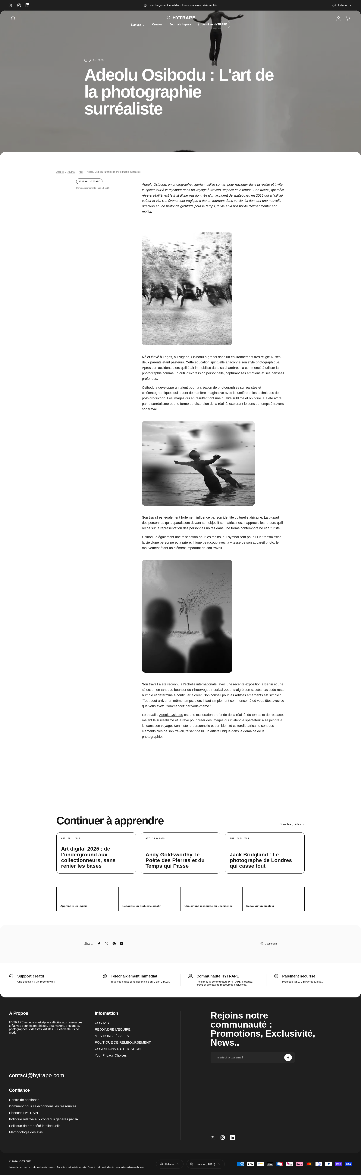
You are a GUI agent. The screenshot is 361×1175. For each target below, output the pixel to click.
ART (81, 172)
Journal (71, 172)
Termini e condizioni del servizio (71, 1167)
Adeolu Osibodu (171, 715)
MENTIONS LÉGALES (112, 1036)
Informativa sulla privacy (44, 1167)
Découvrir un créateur (260, 905)
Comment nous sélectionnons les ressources (42, 1106)
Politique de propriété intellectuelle (35, 1126)
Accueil (60, 172)
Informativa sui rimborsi (19, 1167)
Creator (157, 24)
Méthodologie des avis (26, 1132)
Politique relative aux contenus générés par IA (43, 1119)
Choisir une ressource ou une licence (208, 905)
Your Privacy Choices (111, 1055)
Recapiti (91, 1167)
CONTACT (103, 1023)
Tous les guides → (292, 824)
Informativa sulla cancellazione (130, 1167)
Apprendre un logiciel (74, 905)
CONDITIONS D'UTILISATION (118, 1049)
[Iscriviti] (288, 1057)
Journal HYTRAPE (89, 181)
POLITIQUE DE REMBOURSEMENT (123, 1042)
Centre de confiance (24, 1100)
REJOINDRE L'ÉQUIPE (112, 1029)
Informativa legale (106, 1167)
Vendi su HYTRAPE (214, 24)
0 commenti (271, 943)
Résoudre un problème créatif (141, 905)
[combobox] (342, 5)
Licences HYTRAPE (24, 1113)
